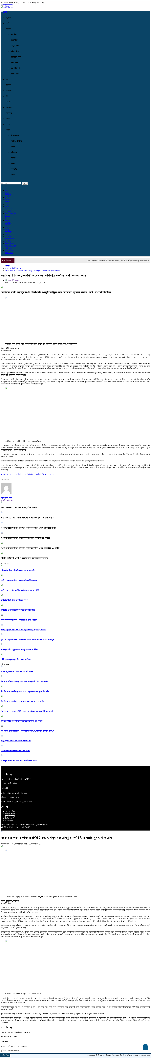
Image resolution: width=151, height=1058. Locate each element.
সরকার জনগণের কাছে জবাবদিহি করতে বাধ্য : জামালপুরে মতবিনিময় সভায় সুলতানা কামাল (32, 270)
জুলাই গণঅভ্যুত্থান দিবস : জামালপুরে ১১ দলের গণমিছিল (19, 620)
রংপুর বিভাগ (14, 62)
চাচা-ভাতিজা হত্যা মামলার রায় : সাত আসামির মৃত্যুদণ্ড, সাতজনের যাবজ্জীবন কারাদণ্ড (27, 731)
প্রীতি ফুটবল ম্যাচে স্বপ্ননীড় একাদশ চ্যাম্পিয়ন (16, 659)
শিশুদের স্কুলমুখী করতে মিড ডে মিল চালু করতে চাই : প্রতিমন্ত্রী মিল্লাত (23, 630)
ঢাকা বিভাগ (14, 34)
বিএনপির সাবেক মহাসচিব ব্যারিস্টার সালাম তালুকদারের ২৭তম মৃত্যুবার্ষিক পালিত (28, 528)
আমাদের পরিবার (10, 811)
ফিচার (8, 118)
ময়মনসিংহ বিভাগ (16, 57)
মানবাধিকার (42, 474)
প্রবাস (8, 124)
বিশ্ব (7, 96)
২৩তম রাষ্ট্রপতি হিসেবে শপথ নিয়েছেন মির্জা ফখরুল (87, 260)
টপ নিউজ (8, 197)
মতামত (13, 147)
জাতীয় (8, 23)
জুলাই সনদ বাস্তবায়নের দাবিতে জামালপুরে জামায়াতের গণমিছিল (20, 590)
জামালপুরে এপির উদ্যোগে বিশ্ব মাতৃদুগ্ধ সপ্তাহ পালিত (18, 610)
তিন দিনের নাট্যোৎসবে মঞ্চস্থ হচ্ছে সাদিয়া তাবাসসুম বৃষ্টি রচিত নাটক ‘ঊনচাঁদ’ (28, 517)
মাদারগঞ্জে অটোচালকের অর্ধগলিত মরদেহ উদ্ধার (15, 751)
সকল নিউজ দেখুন (6, 498)
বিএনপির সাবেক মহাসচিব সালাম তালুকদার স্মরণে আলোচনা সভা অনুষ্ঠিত (25, 538)
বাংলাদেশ (9, 90)
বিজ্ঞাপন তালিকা (10, 816)
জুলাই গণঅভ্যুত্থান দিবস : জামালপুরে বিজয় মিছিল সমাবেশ (19, 580)
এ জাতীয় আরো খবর (7, 500)
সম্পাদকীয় (14, 169)
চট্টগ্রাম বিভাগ (15, 46)
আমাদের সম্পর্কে (10, 813)
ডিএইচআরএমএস (27, 474)
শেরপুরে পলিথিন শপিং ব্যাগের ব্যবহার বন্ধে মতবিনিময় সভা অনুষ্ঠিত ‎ (24, 558)
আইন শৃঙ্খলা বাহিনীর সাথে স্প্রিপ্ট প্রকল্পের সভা (16, 741)
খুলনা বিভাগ (14, 40)
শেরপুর (13, 163)
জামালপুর (9, 113)
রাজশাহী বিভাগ (15, 68)
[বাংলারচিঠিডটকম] (6, 5)
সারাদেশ (8, 29)
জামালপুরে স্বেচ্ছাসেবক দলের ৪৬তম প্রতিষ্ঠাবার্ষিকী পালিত (19, 760)
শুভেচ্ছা (13, 158)
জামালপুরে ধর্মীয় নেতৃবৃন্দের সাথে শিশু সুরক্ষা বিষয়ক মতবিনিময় (19, 649)
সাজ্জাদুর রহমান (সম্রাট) (22, 827)
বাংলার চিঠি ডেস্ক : (13, 280)
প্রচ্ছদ (8, 18)
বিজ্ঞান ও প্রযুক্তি (16, 141)
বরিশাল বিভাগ (15, 51)
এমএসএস (12, 474)
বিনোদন (8, 85)
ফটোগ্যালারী (9, 820)
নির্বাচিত (7, 199)
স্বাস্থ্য (13, 175)
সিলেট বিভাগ (15, 74)
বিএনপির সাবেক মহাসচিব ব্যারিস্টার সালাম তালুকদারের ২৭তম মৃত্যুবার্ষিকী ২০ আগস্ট (30, 548)
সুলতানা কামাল (50, 474)
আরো (8, 130)
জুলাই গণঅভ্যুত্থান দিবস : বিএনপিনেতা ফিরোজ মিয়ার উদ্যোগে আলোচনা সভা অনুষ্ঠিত (28, 639)
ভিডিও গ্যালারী (9, 818)
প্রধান (7, 202)
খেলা (7, 79)
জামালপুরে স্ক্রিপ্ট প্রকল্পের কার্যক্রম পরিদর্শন (14, 600)
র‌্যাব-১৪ (9, 107)
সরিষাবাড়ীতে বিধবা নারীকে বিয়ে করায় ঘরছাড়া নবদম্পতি (17, 570)
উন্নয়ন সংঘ (5, 474)
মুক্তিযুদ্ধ (14, 152)
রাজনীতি (8, 102)
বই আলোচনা (15, 135)
